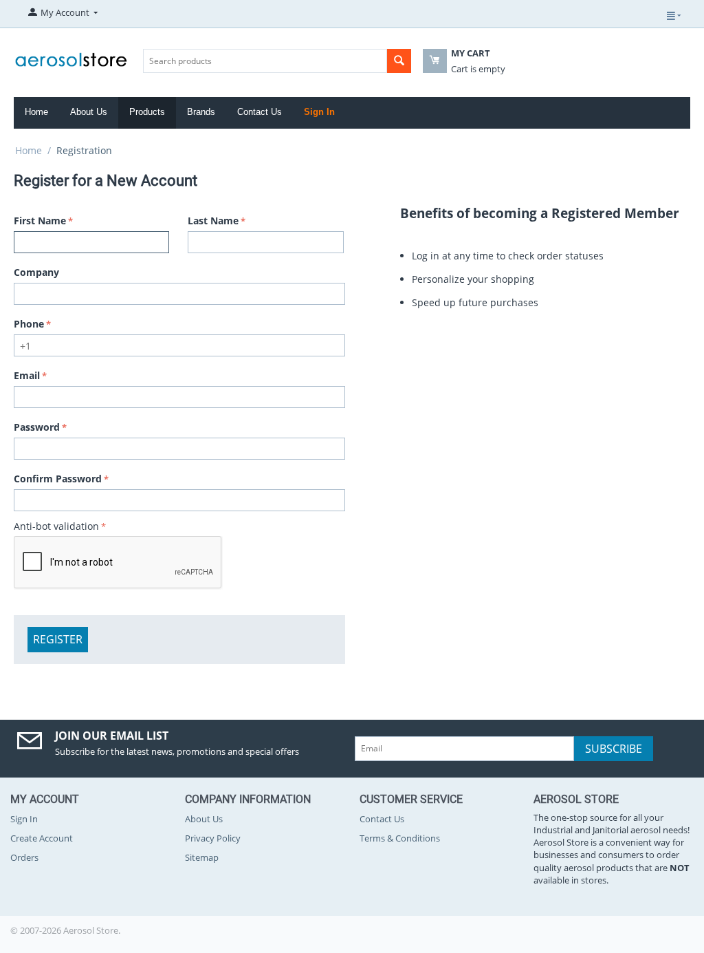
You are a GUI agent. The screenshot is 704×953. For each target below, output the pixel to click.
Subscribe (613, 748)
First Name (40, 220)
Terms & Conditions (400, 838)
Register (57, 639)
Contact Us (259, 112)
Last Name (213, 220)
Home (36, 112)
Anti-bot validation (56, 526)
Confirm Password (58, 478)
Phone (29, 323)
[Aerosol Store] (71, 56)
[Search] (399, 61)
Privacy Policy (213, 838)
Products (147, 112)
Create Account (41, 838)
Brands (201, 112)
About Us (88, 112)
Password (37, 426)
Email (27, 375)
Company (36, 272)
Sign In (319, 112)
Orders (24, 857)
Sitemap (202, 857)
